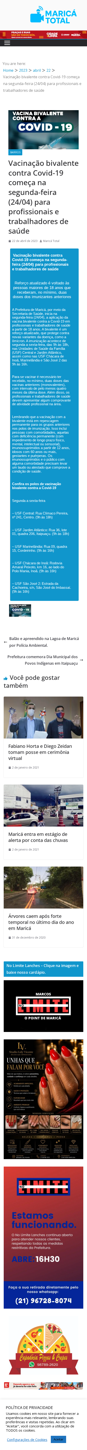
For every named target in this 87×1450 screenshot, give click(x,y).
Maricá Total (51, 241)
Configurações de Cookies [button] (27, 1439)
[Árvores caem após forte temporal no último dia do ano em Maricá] (43, 869)
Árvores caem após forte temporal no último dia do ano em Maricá (41, 922)
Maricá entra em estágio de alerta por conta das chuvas (38, 837)
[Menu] (7, 42)
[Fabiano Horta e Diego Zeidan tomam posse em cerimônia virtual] (43, 699)
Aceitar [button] (58, 1439)
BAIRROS (15, 152)
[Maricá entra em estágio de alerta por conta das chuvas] (43, 787)
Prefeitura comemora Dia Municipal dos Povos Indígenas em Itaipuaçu (42, 660)
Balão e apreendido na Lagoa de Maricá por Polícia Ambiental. (44, 642)
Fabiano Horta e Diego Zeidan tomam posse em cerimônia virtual (40, 752)
